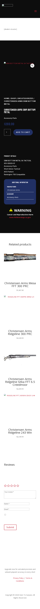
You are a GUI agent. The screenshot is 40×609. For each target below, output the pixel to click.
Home (6, 98)
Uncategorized (25, 98)
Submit (10, 527)
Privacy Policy (18, 578)
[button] (32, 66)
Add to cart (23, 132)
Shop (13, 98)
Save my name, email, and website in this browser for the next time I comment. (19, 517)
